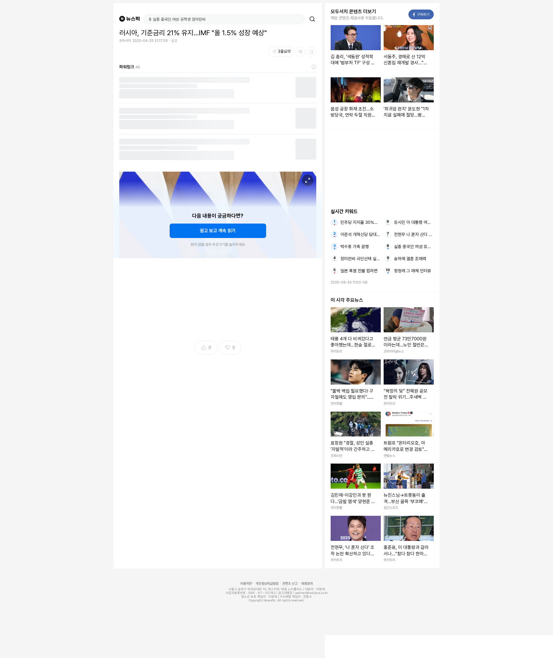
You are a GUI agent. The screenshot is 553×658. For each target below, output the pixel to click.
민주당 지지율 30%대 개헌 (360, 222)
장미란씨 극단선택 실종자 (360, 258)
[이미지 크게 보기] (307, 180)
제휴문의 (307, 584)
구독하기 (421, 14)
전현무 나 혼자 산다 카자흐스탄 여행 (414, 234)
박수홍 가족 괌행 (354, 246)
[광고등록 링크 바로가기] (314, 67)
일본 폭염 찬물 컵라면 (359, 270)
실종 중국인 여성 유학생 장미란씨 (414, 246)
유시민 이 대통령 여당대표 (414, 222)
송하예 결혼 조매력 (410, 258)
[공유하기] (311, 52)
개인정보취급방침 (267, 584)
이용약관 (246, 584)
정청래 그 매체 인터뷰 (412, 270)
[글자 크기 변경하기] (300, 52)
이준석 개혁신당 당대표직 (360, 234)
